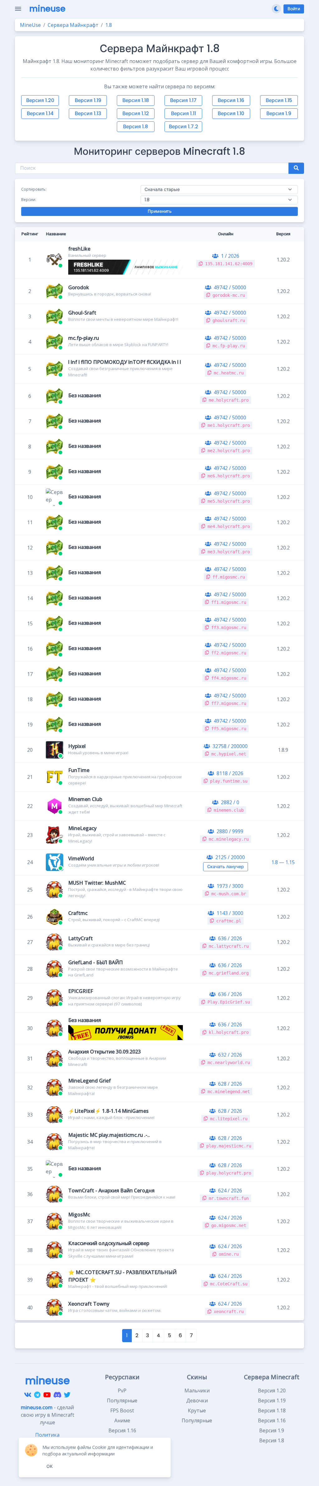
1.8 (274, 862)
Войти (294, 9)
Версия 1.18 (135, 100)
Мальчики (197, 1390)
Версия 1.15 (279, 100)
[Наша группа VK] (27, 1395)
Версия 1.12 (135, 113)
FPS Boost (122, 1410)
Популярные (122, 1400)
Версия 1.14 (40, 113)
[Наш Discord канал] (57, 1395)
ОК (49, 1466)
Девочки (197, 1400)
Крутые (197, 1410)
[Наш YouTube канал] (47, 1395)
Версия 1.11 (183, 113)
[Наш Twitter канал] (67, 1395)
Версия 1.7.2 (183, 126)
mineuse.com (37, 1407)
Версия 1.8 (135, 126)
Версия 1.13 (88, 113)
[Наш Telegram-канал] (37, 1395)
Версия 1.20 (40, 100)
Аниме (122, 1420)
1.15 (290, 862)
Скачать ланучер (225, 866)
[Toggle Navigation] (18, 8)
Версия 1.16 (231, 100)
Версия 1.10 (231, 113)
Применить (160, 211)
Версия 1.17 (183, 100)
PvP (122, 1390)
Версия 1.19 (88, 100)
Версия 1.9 (278, 113)
